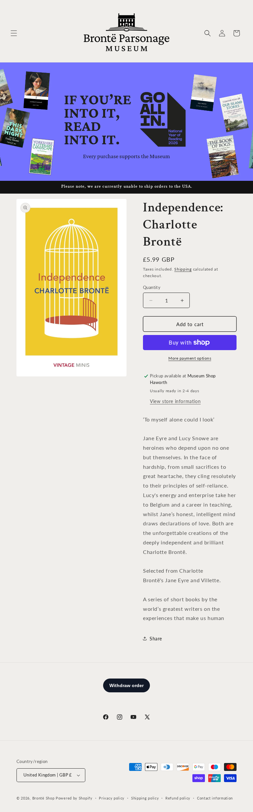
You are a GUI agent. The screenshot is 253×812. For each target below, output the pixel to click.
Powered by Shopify (74, 798)
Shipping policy (145, 798)
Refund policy (177, 798)
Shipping (183, 269)
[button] (14, 33)
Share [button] (156, 638)
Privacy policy (112, 798)
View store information (175, 401)
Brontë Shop (43, 798)
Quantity (151, 287)
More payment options (189, 358)
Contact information (215, 798)
